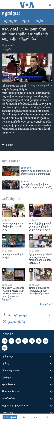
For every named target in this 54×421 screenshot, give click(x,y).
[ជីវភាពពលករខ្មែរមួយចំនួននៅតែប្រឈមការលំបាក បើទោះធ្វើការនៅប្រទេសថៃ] (40, 274)
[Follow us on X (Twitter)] (11, 341)
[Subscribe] (5, 348)
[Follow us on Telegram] (32, 341)
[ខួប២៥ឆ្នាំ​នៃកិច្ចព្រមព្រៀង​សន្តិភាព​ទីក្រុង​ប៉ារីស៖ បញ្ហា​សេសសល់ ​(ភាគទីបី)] (11, 185)
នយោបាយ (25, 181)
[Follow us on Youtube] (18, 341)
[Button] (7, 145)
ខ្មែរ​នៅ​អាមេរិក (26, 168)
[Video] (23, 417)
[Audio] (35, 417)
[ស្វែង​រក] (46, 417)
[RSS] (39, 341)
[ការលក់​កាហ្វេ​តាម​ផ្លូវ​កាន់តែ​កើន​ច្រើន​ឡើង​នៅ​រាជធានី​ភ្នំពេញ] (13, 210)
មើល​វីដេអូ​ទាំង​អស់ (45, 304)
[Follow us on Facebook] (5, 341)
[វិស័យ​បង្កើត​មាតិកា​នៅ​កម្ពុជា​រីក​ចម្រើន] (13, 240)
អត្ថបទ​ (25, 21)
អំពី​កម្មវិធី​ (38, 21)
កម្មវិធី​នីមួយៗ (11, 21)
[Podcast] (45, 341)
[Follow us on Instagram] (25, 341)
